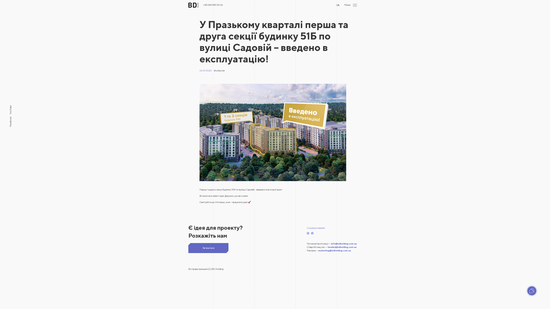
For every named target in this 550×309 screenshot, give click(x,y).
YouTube (10, 109)
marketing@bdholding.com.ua (334, 250)
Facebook (10, 122)
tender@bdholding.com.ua (342, 247)
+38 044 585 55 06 (213, 5)
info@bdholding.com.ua (344, 243)
